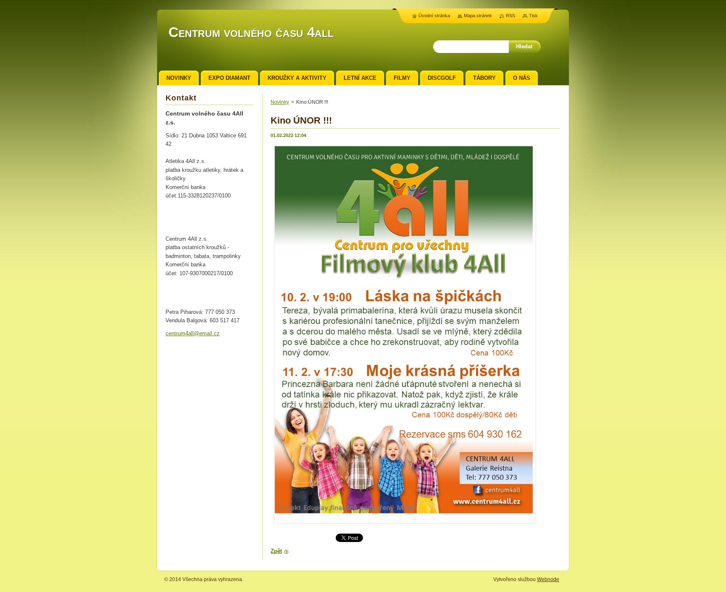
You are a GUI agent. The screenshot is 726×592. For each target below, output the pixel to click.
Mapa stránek (478, 15)
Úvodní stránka (434, 15)
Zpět (276, 551)
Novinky (280, 102)
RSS (510, 15)
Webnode (548, 579)
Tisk (533, 15)
